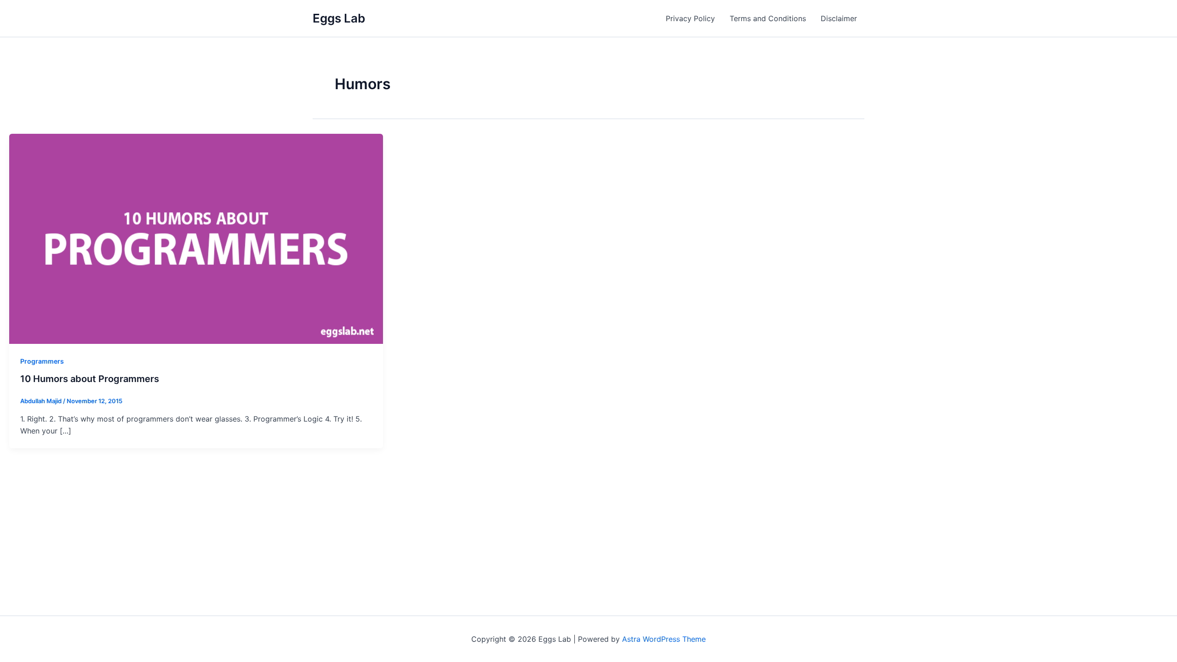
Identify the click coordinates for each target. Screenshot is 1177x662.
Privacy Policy (690, 18)
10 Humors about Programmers (89, 378)
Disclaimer (839, 18)
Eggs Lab (339, 18)
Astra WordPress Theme (664, 639)
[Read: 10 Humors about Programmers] (196, 238)
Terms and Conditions (768, 18)
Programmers (42, 361)
